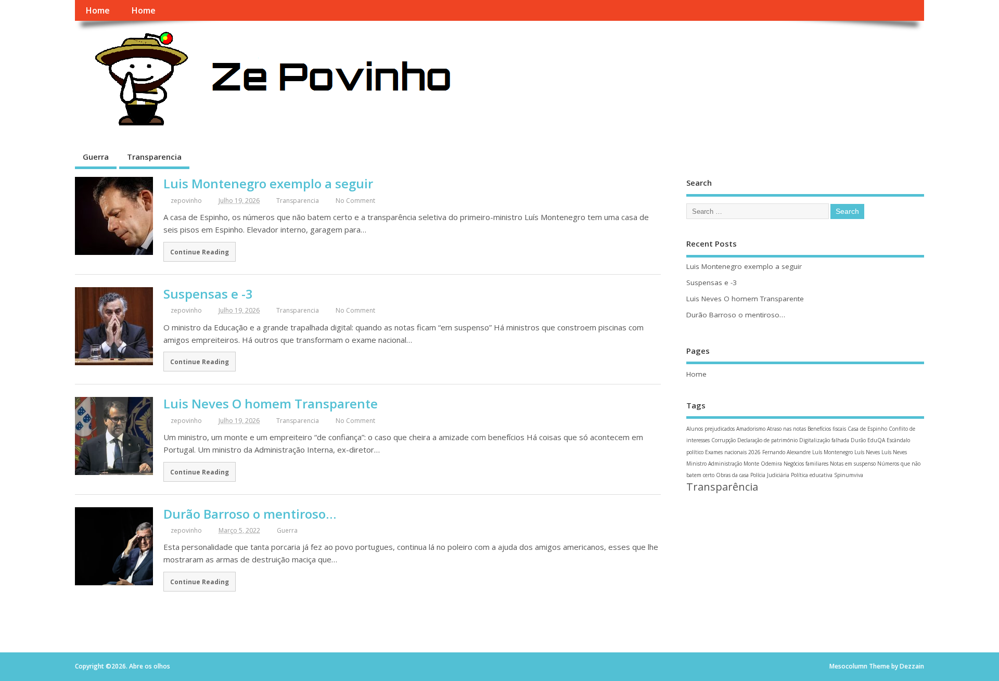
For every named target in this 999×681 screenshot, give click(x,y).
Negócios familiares (806, 463)
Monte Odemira (763, 463)
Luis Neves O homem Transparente (270, 403)
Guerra (96, 156)
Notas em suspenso (853, 463)
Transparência (722, 487)
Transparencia (154, 156)
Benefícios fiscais (827, 428)
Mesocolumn (848, 666)
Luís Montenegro (832, 452)
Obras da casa (732, 475)
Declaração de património (767, 440)
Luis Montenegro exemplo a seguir (268, 183)
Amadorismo (750, 428)
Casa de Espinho (867, 428)
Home (97, 10)
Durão (858, 440)
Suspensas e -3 (208, 293)
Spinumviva (848, 475)
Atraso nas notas (786, 428)
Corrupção (723, 440)
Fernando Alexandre (786, 452)
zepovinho (186, 200)
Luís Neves (867, 452)
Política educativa (811, 475)
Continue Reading (199, 252)
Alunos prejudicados (710, 428)
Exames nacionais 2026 (733, 452)
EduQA (876, 440)
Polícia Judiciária (769, 475)
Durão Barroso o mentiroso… (249, 513)
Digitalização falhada (824, 440)
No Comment (355, 200)
